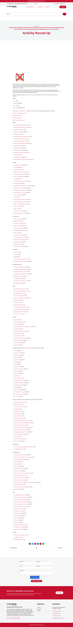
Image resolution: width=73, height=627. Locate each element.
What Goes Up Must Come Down (21, 504)
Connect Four (17, 355)
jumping (31, 29)
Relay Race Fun (18, 221)
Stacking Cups (17, 466)
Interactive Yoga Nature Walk (20, 239)
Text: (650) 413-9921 (56, 615)
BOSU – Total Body (18, 206)
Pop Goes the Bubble (19, 132)
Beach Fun (17, 522)
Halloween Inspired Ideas (19, 402)
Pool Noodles (17, 373)
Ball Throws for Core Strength (20, 172)
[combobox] (35, 14)
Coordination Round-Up (17, 115)
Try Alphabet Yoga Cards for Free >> (36, 1)
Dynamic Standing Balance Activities (22, 127)
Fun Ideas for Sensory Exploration (21, 501)
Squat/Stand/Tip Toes (19, 385)
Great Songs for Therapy (19, 459)
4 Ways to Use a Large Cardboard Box (22, 487)
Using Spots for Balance (19, 129)
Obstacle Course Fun (19, 235)
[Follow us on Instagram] (10, 618)
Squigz (16, 387)
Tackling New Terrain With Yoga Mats (22, 274)
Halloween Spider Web (19, 418)
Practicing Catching (18, 335)
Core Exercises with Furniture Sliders (22, 201)
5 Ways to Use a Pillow (19, 484)
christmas (56, 29)
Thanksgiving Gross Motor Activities (22, 432)
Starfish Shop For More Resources (19, 111)
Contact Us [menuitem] (57, 3)
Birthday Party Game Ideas (20, 480)
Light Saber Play (18, 154)
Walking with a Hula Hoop (19, 276)
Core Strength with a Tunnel (20, 192)
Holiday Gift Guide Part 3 (19, 380)
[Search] (64, 14)
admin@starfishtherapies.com (22, 3)
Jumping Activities (18, 241)
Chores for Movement (19, 223)
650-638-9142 (11, 3)
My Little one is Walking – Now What (22, 280)
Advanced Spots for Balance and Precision (23, 159)
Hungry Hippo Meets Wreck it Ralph (21, 199)
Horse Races (17, 464)
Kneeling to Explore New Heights (21, 190)
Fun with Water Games (19, 228)
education (43, 27)
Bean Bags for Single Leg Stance (21, 141)
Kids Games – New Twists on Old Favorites (23, 473)
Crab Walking (17, 167)
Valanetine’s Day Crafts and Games (22, 427)
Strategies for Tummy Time (20, 293)
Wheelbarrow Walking (19, 165)
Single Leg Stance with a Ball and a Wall (22, 136)
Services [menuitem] (39, 607)
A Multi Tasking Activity (19, 449)
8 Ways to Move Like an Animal (21, 237)
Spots (16, 364)
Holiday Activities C (18, 415)
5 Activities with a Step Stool (20, 213)
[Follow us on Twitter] (13, 618)
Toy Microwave (18, 353)
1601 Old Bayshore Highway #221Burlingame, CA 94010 (59, 608)
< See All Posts (36, 26)
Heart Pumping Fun (18, 219)
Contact (63, 7)
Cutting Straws (17, 537)
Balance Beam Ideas (19, 157)
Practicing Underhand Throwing (21, 331)
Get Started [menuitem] (62, 3)
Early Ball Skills (17, 319)
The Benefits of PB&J (19, 539)
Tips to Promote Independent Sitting (22, 298)
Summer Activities (18, 515)
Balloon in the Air (18, 470)
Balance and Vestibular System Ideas (22, 143)
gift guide (28, 348)
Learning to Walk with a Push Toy (21, 271)
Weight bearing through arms (20, 495)
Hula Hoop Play (17, 396)
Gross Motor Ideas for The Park (21, 181)
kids (15, 27)
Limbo (16, 362)
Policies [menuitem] (38, 610)
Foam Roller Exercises (19, 211)
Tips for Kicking (18, 345)
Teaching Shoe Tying (19, 511)
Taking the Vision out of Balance (21, 152)
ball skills (25, 29)
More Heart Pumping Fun (19, 246)
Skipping (16, 256)
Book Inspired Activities (19, 529)
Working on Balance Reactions (21, 138)
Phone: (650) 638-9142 (57, 611)
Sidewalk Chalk (17, 359)
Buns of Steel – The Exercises (20, 188)
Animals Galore (18, 183)
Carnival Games (18, 461)
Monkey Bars (17, 178)
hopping (40, 29)
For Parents (40, 7)
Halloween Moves (18, 404)
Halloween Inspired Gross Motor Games (22, 420)
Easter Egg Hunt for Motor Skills (21, 429)
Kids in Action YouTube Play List (19, 120)
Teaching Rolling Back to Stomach (21, 309)
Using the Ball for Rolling (19, 304)
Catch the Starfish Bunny (19, 438)
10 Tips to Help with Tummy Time (21, 288)
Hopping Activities (18, 244)
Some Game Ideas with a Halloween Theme (23, 422)
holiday (20, 29)
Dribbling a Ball (17, 328)
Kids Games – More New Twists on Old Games (23, 457)
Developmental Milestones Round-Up (20, 113)
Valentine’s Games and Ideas (20, 425)
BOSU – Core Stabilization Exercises (21, 204)
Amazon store (30, 94)
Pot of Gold (17, 436)
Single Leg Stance (18, 145)
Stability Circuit (18, 134)
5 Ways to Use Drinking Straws (20, 535)
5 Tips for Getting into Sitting (20, 295)
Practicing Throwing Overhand (21, 338)
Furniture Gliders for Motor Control (21, 259)
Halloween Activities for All (20, 406)
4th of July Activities (18, 441)
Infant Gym (17, 375)
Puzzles (16, 350)
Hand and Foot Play (18, 302)
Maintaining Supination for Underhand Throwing (24, 326)
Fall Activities (17, 517)
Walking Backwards (18, 283)
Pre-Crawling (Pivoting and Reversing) (22, 291)
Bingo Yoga (17, 232)
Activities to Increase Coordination (21, 261)
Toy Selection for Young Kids (20, 391)
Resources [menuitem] (39, 609)
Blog (57, 27)
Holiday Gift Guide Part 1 (19, 369)
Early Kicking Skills (18, 342)
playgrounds (20, 27)
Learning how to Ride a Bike (20, 230)
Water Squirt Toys (18, 378)
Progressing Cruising (19, 278)
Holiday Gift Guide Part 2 (19, 382)
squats (36, 29)
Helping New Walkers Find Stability (21, 267)
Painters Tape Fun (18, 148)
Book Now (60, 593)
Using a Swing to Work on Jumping (21, 506)
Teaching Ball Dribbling (19, 322)
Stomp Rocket (17, 366)
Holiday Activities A (18, 411)
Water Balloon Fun (18, 333)
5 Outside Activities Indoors (20, 524)
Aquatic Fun (17, 520)
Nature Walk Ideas (18, 225)
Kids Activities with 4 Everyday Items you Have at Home (25, 482)
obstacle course (48, 29)
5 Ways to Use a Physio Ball (20, 174)
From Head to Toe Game (19, 394)
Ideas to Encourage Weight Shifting (21, 499)
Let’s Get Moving (18, 169)
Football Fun (17, 324)
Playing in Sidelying (18, 300)
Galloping (16, 254)
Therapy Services (30, 7)
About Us (47, 7)
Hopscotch (17, 252)
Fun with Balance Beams (19, 150)
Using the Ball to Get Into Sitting (21, 311)
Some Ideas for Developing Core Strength (23, 185)
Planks (16, 197)
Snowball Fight (17, 489)
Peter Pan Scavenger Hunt (20, 475)
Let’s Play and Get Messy (19, 468)
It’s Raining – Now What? (19, 527)
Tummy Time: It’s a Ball (19, 314)
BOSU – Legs (17, 208)
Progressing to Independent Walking (22, 269)
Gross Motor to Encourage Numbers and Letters (24, 446)
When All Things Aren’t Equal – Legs (21, 497)
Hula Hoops (17, 371)
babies (53, 27)
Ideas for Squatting (18, 195)
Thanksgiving (17, 409)
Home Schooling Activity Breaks (21, 477)
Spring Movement (18, 513)
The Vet (16, 357)
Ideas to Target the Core (19, 176)
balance (48, 27)
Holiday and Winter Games (20, 434)
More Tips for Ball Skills (19, 340)
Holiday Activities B (18, 413)
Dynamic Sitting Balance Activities (21, 125)
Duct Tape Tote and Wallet (20, 508)
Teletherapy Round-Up (17, 117)
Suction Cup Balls (18, 389)
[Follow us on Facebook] (8, 618)
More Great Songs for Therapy (21, 454)
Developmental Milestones (31, 27)
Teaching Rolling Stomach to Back (21, 307)
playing (11, 27)
